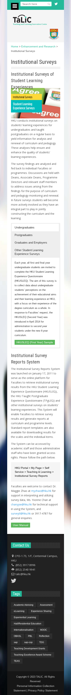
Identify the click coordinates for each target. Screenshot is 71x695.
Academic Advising (23, 605)
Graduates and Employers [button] (31, 242)
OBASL (17, 636)
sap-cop (28, 642)
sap (16, 642)
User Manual (20, 525)
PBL (30, 636)
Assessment (46, 605)
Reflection (44, 636)
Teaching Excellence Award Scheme (32, 654)
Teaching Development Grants (29, 648)
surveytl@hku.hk (21, 513)
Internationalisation (24, 630)
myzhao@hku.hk (41, 491)
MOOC (43, 630)
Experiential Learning (25, 617)
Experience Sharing (41, 611)
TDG (41, 642)
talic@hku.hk (23, 574)
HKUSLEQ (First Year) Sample (34, 342)
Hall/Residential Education (27, 623)
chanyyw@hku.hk (21, 504)
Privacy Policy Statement (43, 690)
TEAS (17, 661)
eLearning (19, 611)
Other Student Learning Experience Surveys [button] (29, 251)
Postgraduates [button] (24, 235)
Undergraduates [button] (24, 227)
